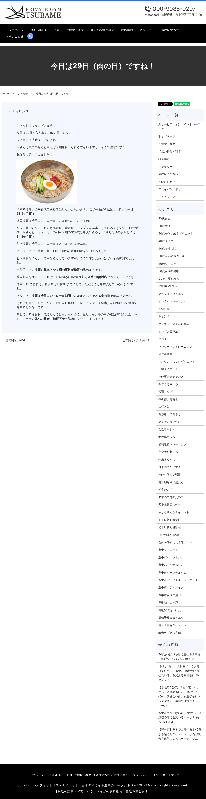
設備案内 (127, 30)
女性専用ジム (166, 429)
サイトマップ (166, 196)
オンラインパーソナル (172, 301)
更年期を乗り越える (171, 482)
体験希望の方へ (171, 30)
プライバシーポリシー (172, 189)
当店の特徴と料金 (102, 30)
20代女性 (164, 218)
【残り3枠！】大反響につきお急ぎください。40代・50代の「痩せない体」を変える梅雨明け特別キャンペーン (179, 672)
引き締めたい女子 (169, 467)
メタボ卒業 (165, 354)
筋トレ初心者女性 (169, 519)
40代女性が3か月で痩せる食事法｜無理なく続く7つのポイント (179, 656)
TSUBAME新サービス (44, 30)
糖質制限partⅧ (15, 340)
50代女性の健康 (168, 271)
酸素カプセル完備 (169, 632)
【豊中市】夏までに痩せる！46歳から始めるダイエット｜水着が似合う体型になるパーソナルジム (179, 734)
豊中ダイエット (168, 549)
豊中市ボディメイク (171, 587)
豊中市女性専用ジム (171, 595)
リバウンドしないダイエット (176, 361)
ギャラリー (147, 30)
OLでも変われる (168, 278)
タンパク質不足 (168, 331)
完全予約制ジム (168, 451)
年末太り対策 (166, 459)
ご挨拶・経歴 (75, 30)
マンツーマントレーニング (175, 346)
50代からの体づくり (171, 256)
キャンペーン (166, 316)
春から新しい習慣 (169, 474)
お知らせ (23, 93)
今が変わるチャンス (171, 376)
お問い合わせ (15, 36)
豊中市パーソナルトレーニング (178, 580)
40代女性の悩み (168, 248)
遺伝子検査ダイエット (172, 617)
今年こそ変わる (168, 384)
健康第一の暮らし (169, 414)
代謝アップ (165, 391)
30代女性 (164, 226)
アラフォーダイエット (172, 293)
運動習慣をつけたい (171, 610)
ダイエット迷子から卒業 (173, 324)
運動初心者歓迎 (168, 602)
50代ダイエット (168, 263)
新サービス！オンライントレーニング (179, 126)
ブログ (162, 339)
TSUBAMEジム (167, 286)
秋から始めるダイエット (173, 512)
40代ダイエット (168, 241)
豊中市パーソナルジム (172, 572)
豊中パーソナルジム (171, 565)
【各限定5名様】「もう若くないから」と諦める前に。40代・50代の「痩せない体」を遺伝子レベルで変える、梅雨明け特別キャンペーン (179, 696)
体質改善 (164, 406)
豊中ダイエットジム (171, 557)
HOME (6, 93)
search (32, 36)
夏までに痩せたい (169, 421)
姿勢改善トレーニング (172, 444)
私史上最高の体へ (169, 504)
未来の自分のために (171, 497)
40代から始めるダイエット (175, 233)
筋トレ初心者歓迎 (169, 527)
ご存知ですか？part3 (135, 340)
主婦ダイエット (168, 369)
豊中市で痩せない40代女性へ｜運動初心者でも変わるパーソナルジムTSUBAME (179, 717)
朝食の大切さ (166, 489)
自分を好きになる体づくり (175, 542)
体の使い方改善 (168, 399)
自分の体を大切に (169, 534)
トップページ (15, 30)
